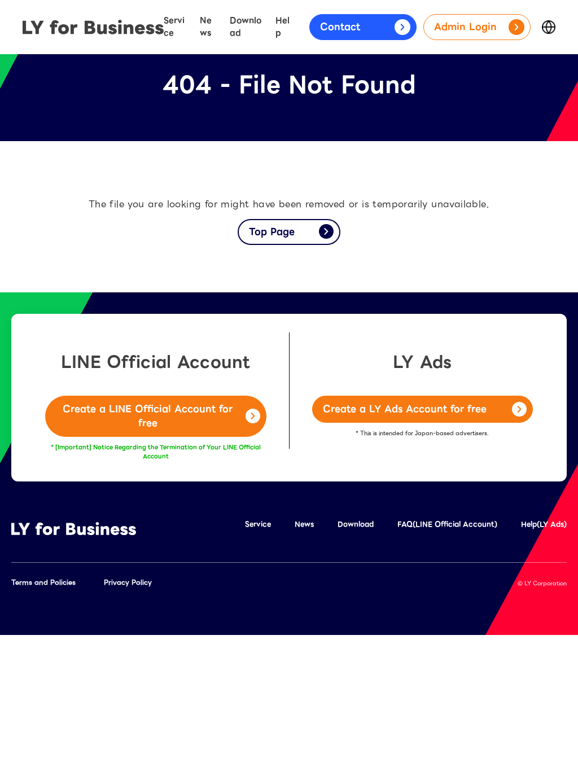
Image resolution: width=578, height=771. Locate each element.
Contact (340, 27)
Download (245, 26)
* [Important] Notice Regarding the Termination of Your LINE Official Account (156, 452)
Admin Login (465, 27)
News (206, 26)
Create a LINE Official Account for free (148, 416)
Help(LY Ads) (544, 524)
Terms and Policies (43, 582)
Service (174, 26)
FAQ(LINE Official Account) (447, 524)
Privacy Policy (128, 582)
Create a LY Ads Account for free (405, 409)
